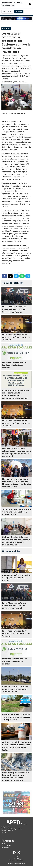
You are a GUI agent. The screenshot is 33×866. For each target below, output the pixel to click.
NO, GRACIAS (7, 11)
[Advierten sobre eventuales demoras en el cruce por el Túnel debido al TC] (16, 676)
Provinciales (6, 28)
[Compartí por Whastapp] (22, 276)
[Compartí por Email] (16, 276)
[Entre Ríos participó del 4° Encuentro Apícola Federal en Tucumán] (16, 324)
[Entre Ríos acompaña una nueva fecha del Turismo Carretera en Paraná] (16, 296)
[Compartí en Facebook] (4, 276)
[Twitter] (18, 852)
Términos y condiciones (16, 860)
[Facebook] (14, 852)
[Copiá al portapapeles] (27, 276)
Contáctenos (5, 847)
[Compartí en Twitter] (10, 276)
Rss (16, 856)
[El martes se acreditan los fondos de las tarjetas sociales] (16, 351)
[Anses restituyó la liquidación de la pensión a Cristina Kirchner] (16, 564)
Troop (23, 863)
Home (3, 843)
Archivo (16, 858)
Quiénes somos (6, 845)
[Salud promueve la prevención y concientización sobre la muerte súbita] (16, 498)
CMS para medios (13, 863)
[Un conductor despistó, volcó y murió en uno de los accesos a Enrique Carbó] (16, 703)
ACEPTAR (19, 11)
